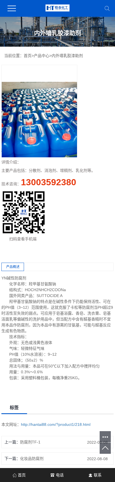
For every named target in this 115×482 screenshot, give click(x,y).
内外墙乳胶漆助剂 (67, 55)
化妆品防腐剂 (32, 458)
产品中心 (41, 55)
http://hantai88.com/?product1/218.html (55, 424)
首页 (28, 55)
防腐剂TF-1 (30, 442)
